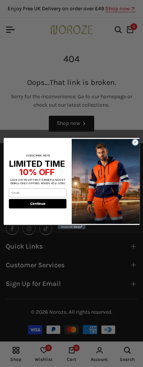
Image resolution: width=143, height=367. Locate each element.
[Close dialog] (135, 142)
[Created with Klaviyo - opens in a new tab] (71, 227)
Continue (37, 203)
